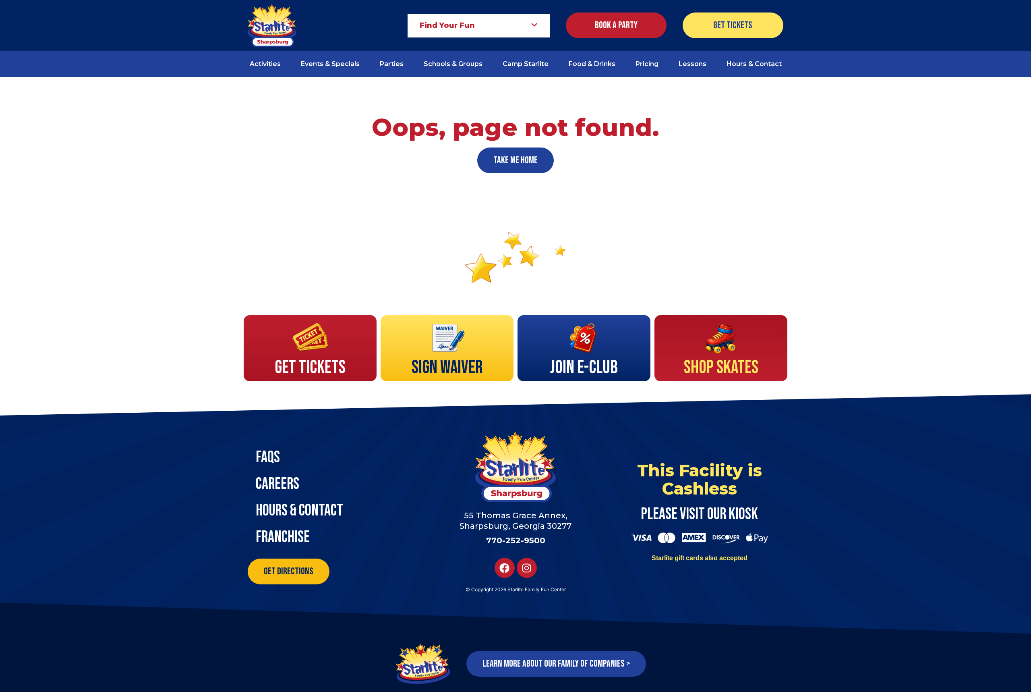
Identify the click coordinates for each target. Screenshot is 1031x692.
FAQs (268, 457)
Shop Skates (721, 368)
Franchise (283, 537)
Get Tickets (310, 368)
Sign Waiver (447, 368)
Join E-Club (584, 368)
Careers (277, 484)
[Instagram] (527, 568)
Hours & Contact (299, 510)
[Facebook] (505, 568)
